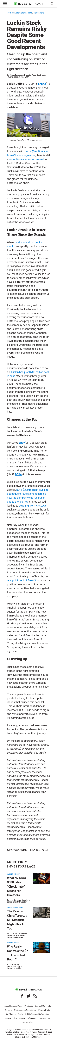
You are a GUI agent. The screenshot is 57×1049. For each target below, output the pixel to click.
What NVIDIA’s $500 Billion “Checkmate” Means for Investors (16, 886)
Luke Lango (22, 933)
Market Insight (13, 874)
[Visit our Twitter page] (28, 996)
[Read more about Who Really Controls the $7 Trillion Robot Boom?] (41, 947)
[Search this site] (52, 3)
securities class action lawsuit (26, 159)
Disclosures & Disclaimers (25, 1010)
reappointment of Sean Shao (23, 580)
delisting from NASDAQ (32, 505)
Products (29, 1006)
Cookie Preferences (27, 1018)
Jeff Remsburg (13, 965)
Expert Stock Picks (23, 13)
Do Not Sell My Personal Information (33, 1014)
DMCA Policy (27, 1022)
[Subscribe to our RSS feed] (35, 996)
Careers (8, 1010)
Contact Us (40, 1006)
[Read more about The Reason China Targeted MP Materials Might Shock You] (41, 912)
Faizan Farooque (16, 75)
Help (49, 1006)
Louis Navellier (23, 900)
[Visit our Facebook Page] (22, 996)
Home (10, 13)
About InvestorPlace (13, 1006)
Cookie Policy (11, 1018)
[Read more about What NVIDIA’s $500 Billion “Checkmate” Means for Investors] (41, 878)
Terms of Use (44, 1018)
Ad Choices (11, 1014)
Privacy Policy (44, 1010)
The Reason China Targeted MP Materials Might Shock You (17, 920)
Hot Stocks (39, 13)
